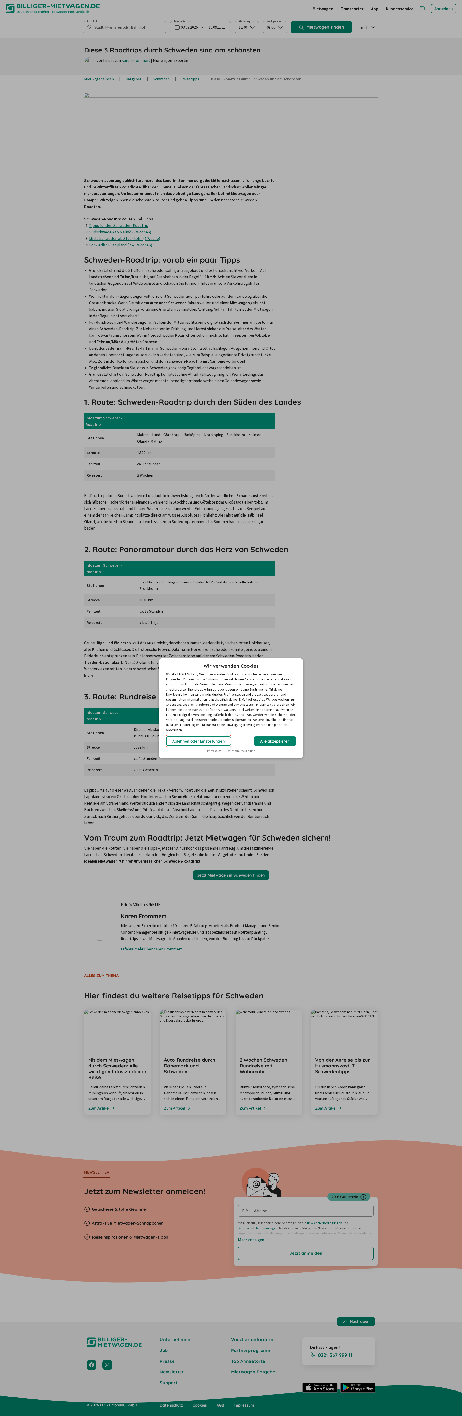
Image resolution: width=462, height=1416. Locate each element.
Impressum (214, 751)
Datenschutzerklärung (241, 751)
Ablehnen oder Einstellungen (198, 741)
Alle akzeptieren (275, 741)
